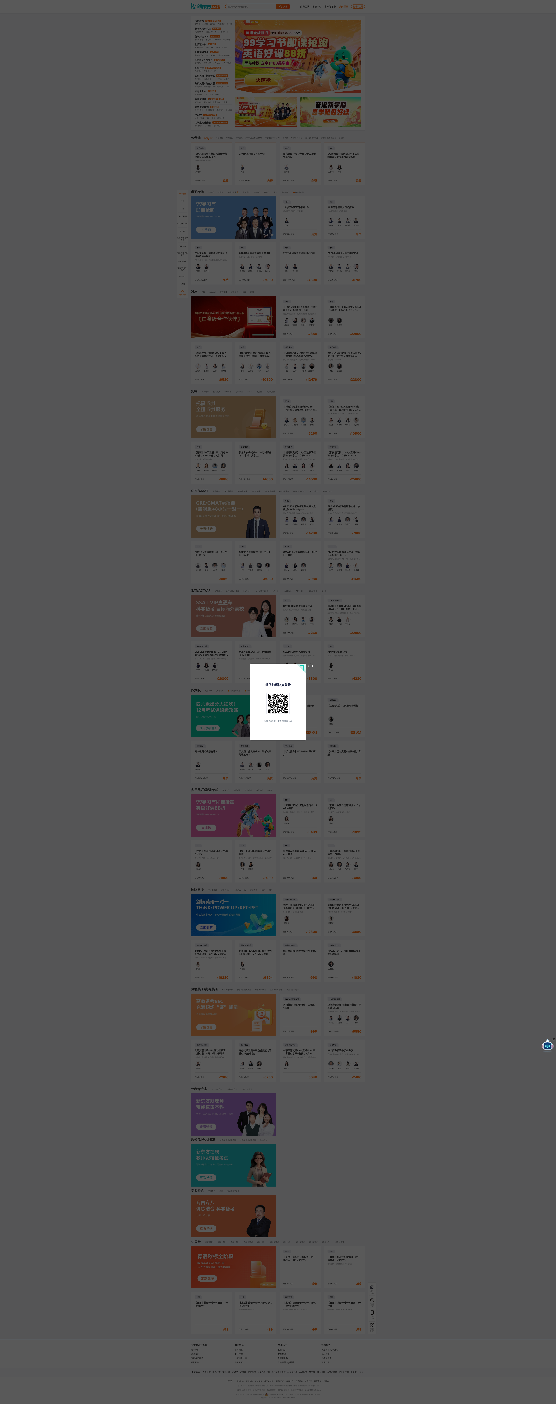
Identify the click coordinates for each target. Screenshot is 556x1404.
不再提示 (542, 1062)
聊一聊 (530, 1062)
